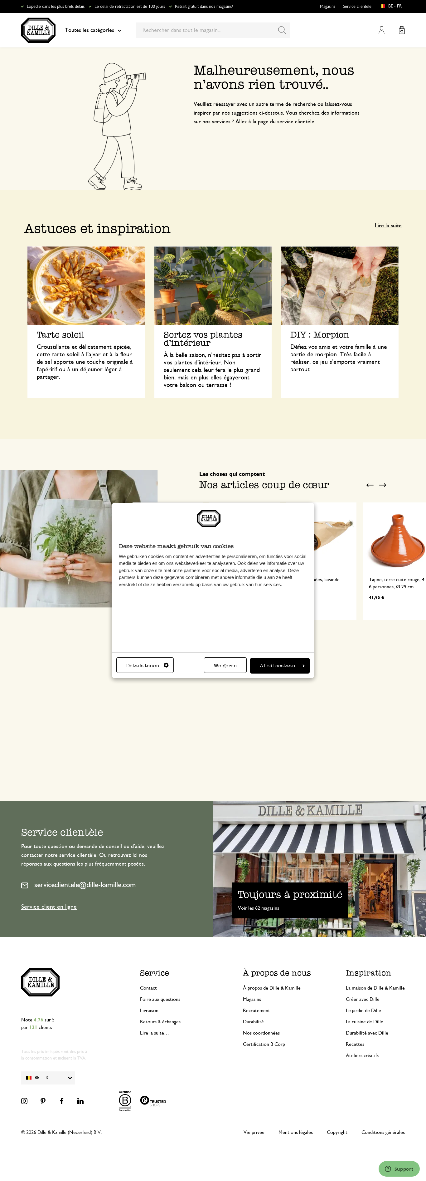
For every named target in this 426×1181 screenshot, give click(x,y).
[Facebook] (62, 1101)
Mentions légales (295, 1132)
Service (154, 972)
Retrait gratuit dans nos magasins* (204, 6)
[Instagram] (24, 1101)
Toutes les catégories (89, 30)
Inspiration (368, 972)
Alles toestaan (277, 666)
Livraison (149, 1010)
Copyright (337, 1132)
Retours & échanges (160, 1021)
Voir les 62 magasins (258, 908)
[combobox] (213, 30)
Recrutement (256, 1010)
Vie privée (254, 1132)
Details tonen (142, 666)
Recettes (355, 1044)
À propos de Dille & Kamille (272, 988)
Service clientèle (357, 6)
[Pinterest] (43, 1101)
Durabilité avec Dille (367, 1032)
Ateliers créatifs (362, 1055)
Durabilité (253, 1021)
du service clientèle (292, 122)
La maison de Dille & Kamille (375, 988)
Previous (370, 485)
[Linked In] (80, 1101)
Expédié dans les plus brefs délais (56, 6)
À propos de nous (277, 972)
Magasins (327, 6)
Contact (148, 988)
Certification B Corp (264, 1044)
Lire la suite (388, 226)
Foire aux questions (160, 999)
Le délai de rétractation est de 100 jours (129, 6)
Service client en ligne (49, 907)
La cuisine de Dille (364, 1021)
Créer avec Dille (363, 999)
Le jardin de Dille (363, 1010)
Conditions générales (383, 1132)
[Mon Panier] (402, 30)
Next (382, 485)
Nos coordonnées (261, 1032)
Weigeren (225, 666)
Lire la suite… (154, 1032)
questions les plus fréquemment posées (98, 864)
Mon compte (382, 30)
